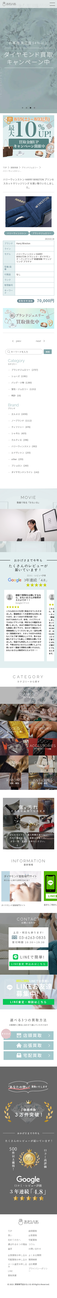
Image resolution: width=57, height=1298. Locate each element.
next (38, 341)
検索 (48, 351)
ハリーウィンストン (16, 233)
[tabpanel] (28, 56)
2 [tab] (26, 108)
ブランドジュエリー (41, 233)
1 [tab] (22, 108)
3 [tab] (30, 108)
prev (18, 341)
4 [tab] (34, 108)
